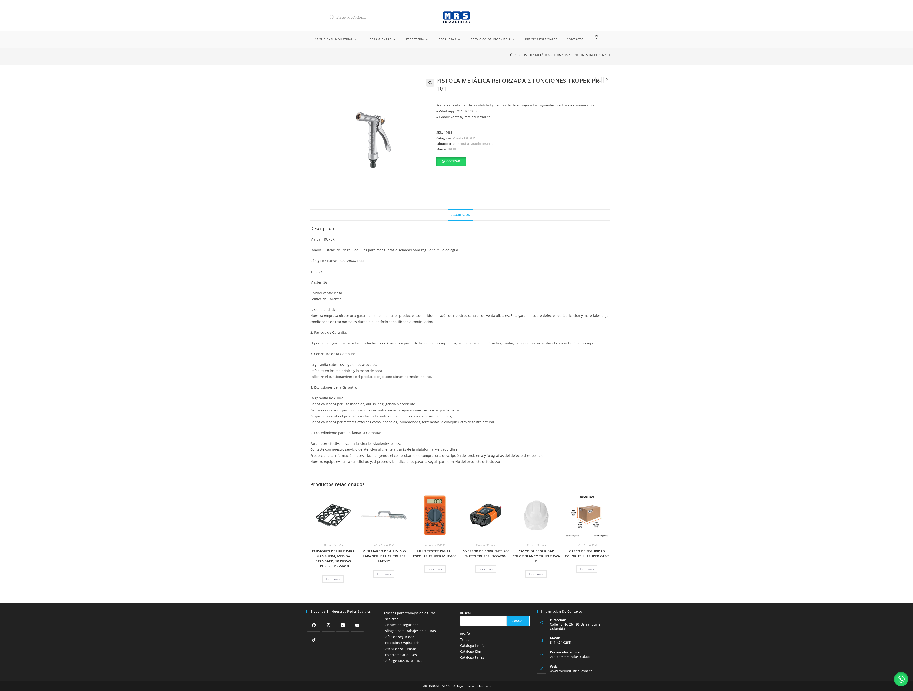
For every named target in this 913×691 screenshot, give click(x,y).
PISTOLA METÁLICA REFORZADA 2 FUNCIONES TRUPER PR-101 (566, 55)
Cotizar (453, 161)
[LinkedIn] (342, 625)
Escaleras (390, 619)
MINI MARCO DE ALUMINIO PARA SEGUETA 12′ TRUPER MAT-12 (384, 556)
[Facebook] (313, 625)
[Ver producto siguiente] (606, 80)
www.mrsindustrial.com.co (571, 671)
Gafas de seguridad (398, 636)
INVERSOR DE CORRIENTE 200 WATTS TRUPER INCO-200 (485, 553)
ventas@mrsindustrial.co (570, 656)
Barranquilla (460, 143)
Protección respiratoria (401, 642)
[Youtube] (357, 625)
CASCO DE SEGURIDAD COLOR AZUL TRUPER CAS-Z (587, 553)
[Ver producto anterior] (598, 80)
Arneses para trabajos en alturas (409, 613)
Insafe (465, 633)
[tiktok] (313, 639)
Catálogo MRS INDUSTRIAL (404, 660)
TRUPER (453, 149)
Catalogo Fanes (472, 657)
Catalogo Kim (470, 651)
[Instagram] (328, 625)
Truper (465, 639)
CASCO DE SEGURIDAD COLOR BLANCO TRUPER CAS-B (536, 556)
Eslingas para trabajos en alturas (409, 630)
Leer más (333, 579)
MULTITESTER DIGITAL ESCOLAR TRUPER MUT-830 (434, 553)
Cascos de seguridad (399, 649)
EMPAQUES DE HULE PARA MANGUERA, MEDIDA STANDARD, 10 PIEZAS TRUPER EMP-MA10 (333, 558)
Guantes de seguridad (401, 625)
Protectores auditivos (400, 654)
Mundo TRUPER (463, 138)
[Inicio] (511, 55)
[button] (430, 83)
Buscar (465, 613)
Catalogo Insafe (472, 645)
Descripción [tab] (460, 215)
